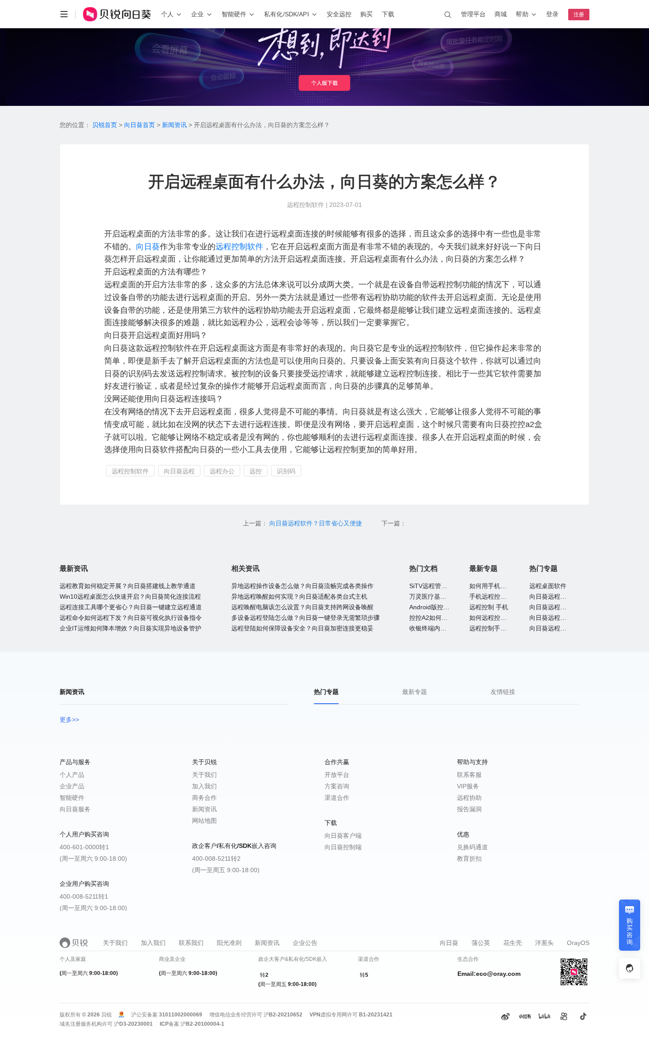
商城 (500, 14)
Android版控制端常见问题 (444, 607)
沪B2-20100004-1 (202, 1024)
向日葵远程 (179, 471)
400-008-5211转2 (216, 858)
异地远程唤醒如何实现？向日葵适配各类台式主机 (299, 596)
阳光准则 (229, 942)
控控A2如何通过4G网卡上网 (448, 617)
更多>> (69, 719)
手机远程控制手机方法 (500, 596)
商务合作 (204, 797)
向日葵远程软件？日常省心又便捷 (316, 523)
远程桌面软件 (547, 585)
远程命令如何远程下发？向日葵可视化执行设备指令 (131, 617)
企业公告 (305, 942)
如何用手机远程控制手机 (503, 585)
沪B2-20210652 (283, 1015)
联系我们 (191, 942)
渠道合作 (336, 797)
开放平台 (336, 774)
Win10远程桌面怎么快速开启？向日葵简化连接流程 (130, 596)
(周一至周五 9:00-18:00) (226, 870)
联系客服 (469, 774)
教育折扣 (469, 858)
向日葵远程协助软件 (557, 607)
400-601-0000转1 (84, 847)
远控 (255, 471)
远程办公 (222, 471)
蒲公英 (481, 942)
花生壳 (512, 942)
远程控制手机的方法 (497, 628)
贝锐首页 (104, 124)
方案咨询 (336, 786)
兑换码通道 (472, 847)
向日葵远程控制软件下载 (563, 617)
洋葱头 (544, 942)
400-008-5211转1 (84, 896)
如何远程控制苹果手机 (500, 617)
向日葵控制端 (343, 847)
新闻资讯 (174, 124)
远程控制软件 (239, 246)
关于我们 (204, 774)
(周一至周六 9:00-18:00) (93, 858)
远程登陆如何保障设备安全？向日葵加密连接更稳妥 (302, 628)
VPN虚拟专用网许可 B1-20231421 (350, 1015)
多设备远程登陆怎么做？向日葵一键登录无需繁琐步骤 (305, 617)
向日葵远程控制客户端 (560, 628)
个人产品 (72, 774)
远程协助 (469, 797)
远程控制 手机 (488, 607)
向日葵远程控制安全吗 (560, 596)
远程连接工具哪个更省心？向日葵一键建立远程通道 (131, 607)
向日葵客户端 (343, 835)
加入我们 (204, 786)
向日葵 (148, 246)
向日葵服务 (75, 809)
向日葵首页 (139, 124)
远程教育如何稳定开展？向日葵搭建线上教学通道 (128, 585)
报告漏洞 (469, 809)
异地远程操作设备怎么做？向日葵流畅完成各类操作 (302, 585)
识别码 (286, 471)
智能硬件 (72, 797)
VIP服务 (468, 786)
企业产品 (72, 786)
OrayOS (578, 942)
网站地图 (204, 820)
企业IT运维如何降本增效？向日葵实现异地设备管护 (130, 628)
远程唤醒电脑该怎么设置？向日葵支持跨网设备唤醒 (302, 607)
